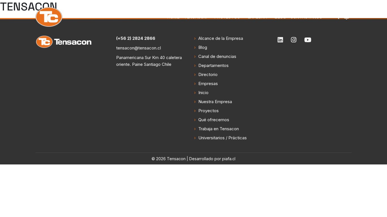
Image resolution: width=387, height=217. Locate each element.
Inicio (203, 92)
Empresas (208, 83)
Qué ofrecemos (213, 119)
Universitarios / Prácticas (222, 137)
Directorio (208, 74)
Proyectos (227, 17)
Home (173, 17)
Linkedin (280, 39)
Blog (280, 17)
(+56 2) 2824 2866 (135, 38)
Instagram (293, 39)
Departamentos (213, 65)
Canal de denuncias (217, 56)
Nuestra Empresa (215, 101)
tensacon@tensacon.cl (138, 48)
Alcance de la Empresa (220, 38)
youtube (307, 39)
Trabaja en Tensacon (218, 128)
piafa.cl (228, 158)
